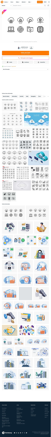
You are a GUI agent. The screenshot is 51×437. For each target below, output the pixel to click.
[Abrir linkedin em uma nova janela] (18, 432)
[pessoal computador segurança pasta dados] (25, 317)
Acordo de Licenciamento (19, 408)
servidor (21, 95)
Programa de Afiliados (19, 413)
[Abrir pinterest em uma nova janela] (20, 432)
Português (46, 411)
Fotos (12, 2)
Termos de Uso (36, 432)
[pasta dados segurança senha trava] (41, 317)
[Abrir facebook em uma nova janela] (14, 432)
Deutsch (45, 413)
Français (45, 414)
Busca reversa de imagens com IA (5, 420)
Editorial (23, 2)
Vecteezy (4, 409)
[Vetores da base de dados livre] (12, 119)
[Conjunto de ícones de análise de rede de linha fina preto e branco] (7, 185)
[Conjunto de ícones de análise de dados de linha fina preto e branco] (8, 172)
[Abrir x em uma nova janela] (24, 432)
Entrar (45, 1)
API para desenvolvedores (5, 417)
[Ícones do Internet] (26, 106)
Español (45, 409)
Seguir (31, 48)
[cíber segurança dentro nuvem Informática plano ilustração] (7, 340)
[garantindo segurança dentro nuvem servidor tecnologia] (18, 340)
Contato (32, 410)
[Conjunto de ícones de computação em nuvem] (10, 106)
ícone (39, 95)
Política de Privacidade (44, 432)
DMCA (17, 410)
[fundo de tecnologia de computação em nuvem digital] (36, 119)
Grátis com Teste (25, 53)
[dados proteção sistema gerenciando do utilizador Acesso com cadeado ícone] (25, 293)
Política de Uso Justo (43, 433)
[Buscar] (45, 5)
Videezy (3, 411)
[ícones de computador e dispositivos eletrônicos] (40, 132)
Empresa (4, 413)
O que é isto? (13, 66)
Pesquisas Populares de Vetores (19, 416)
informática (14, 95)
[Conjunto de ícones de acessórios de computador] (22, 132)
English (45, 407)
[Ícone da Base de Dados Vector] (25, 144)
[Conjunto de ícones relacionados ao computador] (9, 196)
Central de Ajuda (32, 408)
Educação (4, 414)
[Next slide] (46, 95)
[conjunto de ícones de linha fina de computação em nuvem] (7, 132)
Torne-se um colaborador (33, 414)
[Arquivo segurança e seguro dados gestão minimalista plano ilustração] (9, 329)
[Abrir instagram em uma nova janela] (16, 432)
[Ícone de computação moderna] (39, 172)
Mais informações (6, 68)
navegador (33, 95)
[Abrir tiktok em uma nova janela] (22, 432)
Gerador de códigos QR (6, 426)
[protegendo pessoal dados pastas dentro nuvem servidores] (22, 252)
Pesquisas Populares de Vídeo (19, 423)
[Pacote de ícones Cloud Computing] (13, 212)
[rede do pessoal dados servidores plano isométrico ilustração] (25, 227)
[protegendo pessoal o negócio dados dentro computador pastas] (41, 227)
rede (27, 95)
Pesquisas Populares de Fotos (20, 419)
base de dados (6, 95)
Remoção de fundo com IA (6, 423)
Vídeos (17, 2)
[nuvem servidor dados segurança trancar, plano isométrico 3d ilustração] (9, 317)
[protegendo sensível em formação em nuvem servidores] (9, 227)
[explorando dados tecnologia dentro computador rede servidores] (9, 265)
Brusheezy (4, 407)
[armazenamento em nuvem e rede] (22, 172)
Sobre (31, 412)
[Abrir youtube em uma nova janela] (26, 432)
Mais (29, 2)
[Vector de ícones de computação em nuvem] (41, 106)
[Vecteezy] (2, 2)
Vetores (6, 2)
